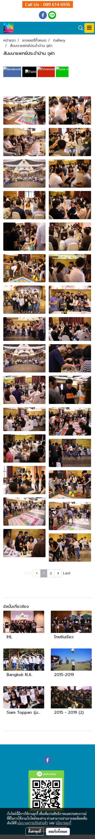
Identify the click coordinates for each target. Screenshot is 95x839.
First (28, 573)
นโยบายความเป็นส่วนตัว (32, 823)
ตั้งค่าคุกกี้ (34, 831)
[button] (79, 28)
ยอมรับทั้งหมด (58, 831)
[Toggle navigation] (89, 28)
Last (66, 573)
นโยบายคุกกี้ (63, 823)
